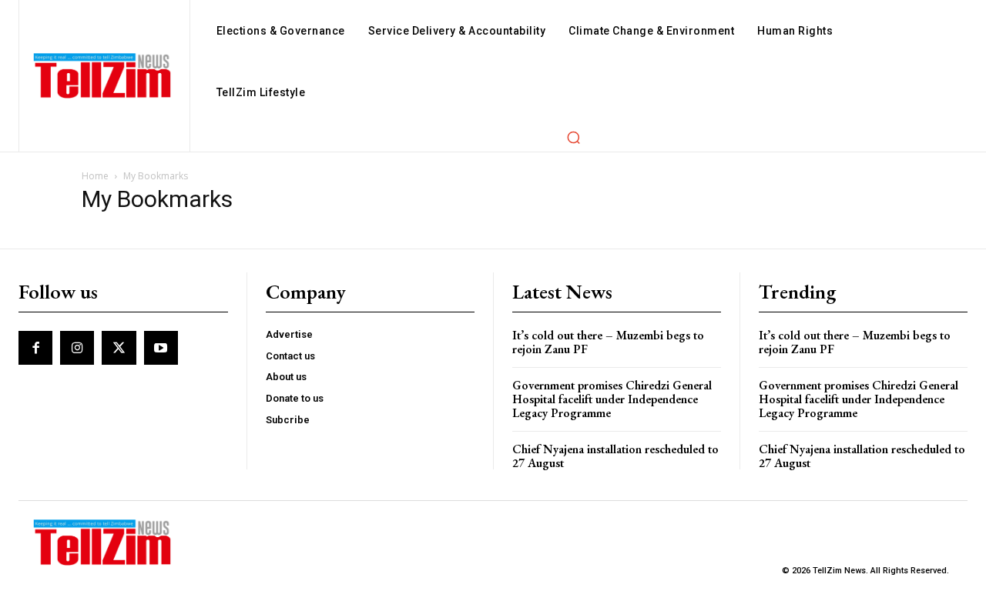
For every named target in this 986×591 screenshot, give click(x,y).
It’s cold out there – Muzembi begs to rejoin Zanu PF (608, 342)
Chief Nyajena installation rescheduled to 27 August (615, 456)
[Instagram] (77, 348)
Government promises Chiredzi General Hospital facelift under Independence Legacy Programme (612, 398)
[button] (573, 137)
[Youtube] (161, 348)
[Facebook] (35, 348)
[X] (119, 348)
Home (95, 175)
